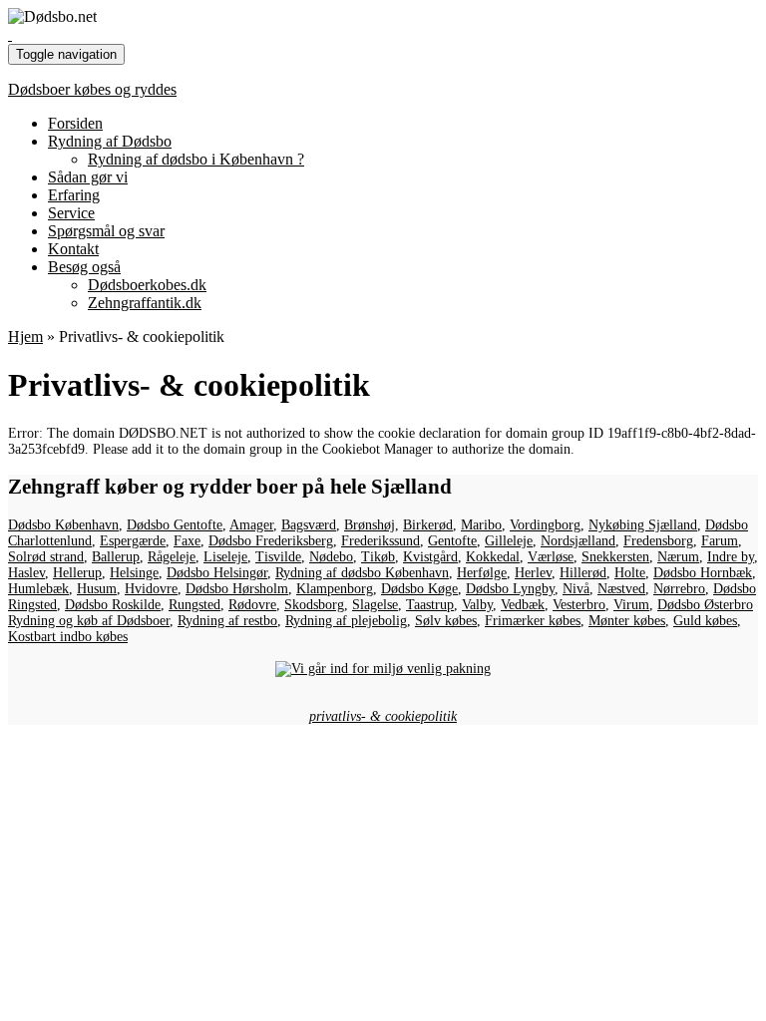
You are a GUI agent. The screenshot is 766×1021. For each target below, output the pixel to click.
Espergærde (133, 540)
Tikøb (378, 556)
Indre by (730, 556)
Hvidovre (151, 588)
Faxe (187, 540)
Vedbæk (523, 604)
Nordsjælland (578, 540)
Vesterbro (579, 604)
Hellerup (77, 572)
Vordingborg (545, 524)
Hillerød (583, 572)
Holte (629, 572)
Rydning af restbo (227, 620)
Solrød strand (46, 556)
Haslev (26, 572)
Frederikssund (380, 540)
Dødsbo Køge (419, 588)
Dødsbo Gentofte (174, 524)
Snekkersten (615, 556)
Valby (477, 604)
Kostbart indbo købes (68, 636)
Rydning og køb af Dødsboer (89, 620)
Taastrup (430, 604)
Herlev (533, 572)
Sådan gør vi (88, 177)
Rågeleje (171, 556)
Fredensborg (658, 540)
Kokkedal (493, 556)
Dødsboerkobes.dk (147, 284)
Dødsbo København (63, 524)
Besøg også (84, 266)
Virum (631, 604)
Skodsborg (314, 604)
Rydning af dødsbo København (362, 572)
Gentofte (452, 540)
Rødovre (252, 604)
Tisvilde (278, 556)
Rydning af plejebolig (346, 620)
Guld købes (705, 620)
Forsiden (75, 123)
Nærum (678, 556)
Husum (97, 588)
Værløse (551, 556)
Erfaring (74, 194)
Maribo (481, 524)
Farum (719, 540)
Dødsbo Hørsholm (237, 588)
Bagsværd (308, 524)
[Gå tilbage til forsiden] (10, 34)
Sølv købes (446, 620)
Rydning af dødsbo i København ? (196, 159)
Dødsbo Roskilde (113, 604)
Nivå (576, 588)
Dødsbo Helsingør (217, 572)
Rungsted (194, 604)
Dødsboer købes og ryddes (92, 89)
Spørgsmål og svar (106, 230)
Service (71, 212)
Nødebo (331, 556)
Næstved (621, 588)
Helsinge (134, 572)
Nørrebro (679, 588)
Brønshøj (369, 524)
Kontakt (73, 248)
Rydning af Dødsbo (110, 141)
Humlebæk (38, 588)
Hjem (25, 336)
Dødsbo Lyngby (510, 588)
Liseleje (225, 556)
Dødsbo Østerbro (705, 604)
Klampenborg (334, 588)
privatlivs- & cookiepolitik (383, 716)
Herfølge (482, 572)
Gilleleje (509, 540)
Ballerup (116, 556)
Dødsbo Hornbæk (702, 572)
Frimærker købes (532, 620)
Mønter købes (626, 620)
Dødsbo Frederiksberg (270, 540)
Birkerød (428, 524)
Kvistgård (430, 556)
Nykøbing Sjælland (642, 524)
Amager (251, 524)
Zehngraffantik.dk (144, 302)
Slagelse (375, 604)
